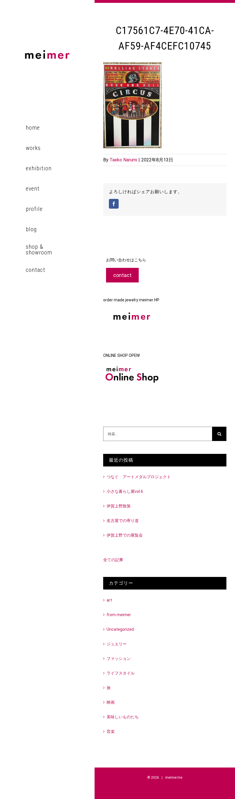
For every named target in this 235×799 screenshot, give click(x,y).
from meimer (119, 614)
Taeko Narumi (123, 160)
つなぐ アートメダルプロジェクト (139, 476)
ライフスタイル (121, 673)
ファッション (119, 658)
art (109, 600)
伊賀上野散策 (119, 506)
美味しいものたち (123, 717)
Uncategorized (120, 629)
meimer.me (173, 778)
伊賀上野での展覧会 (125, 535)
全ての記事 (113, 559)
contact (122, 275)
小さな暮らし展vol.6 (125, 491)
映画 (111, 702)
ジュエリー (117, 644)
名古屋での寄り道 (123, 520)
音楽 (111, 731)
